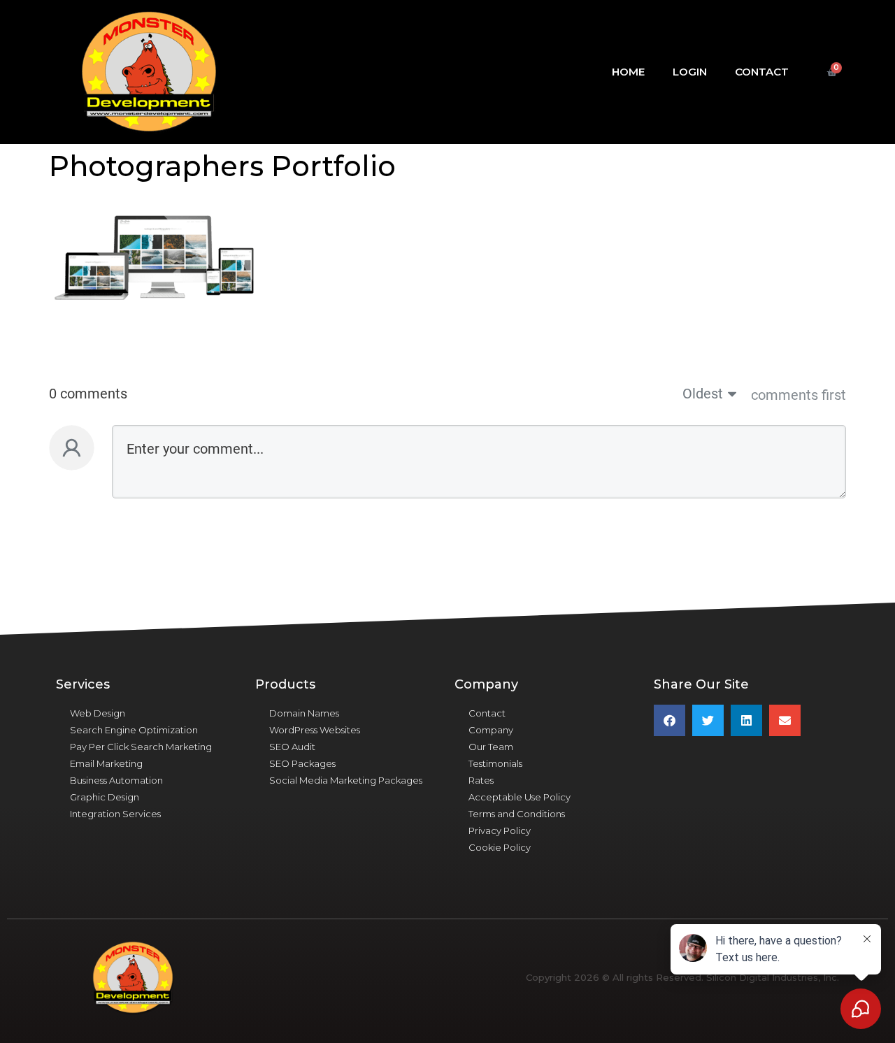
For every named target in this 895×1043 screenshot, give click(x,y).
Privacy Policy (499, 830)
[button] (669, 720)
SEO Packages (302, 763)
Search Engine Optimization (134, 729)
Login (690, 71)
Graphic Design (104, 797)
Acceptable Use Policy (519, 797)
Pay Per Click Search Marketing (141, 746)
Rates (481, 780)
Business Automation (116, 780)
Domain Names (304, 713)
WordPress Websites (314, 729)
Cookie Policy (499, 847)
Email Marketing (106, 763)
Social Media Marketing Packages (345, 780)
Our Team (490, 746)
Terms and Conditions (516, 813)
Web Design (97, 713)
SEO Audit (292, 746)
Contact (762, 71)
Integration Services (115, 813)
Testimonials (495, 763)
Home (628, 71)
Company (490, 729)
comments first (798, 395)
